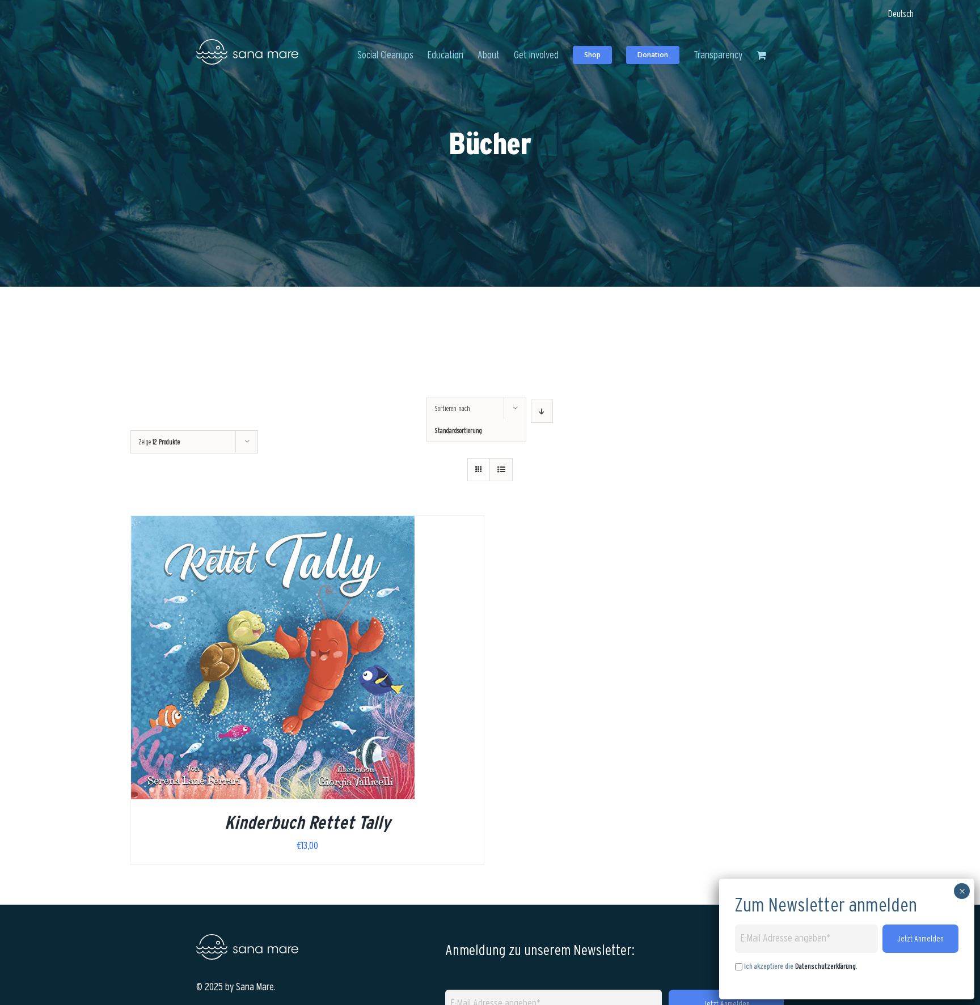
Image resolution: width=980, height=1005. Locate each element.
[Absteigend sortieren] (542, 411)
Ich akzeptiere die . (800, 966)
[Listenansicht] (501, 470)
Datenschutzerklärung (825, 966)
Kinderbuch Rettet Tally (307, 822)
